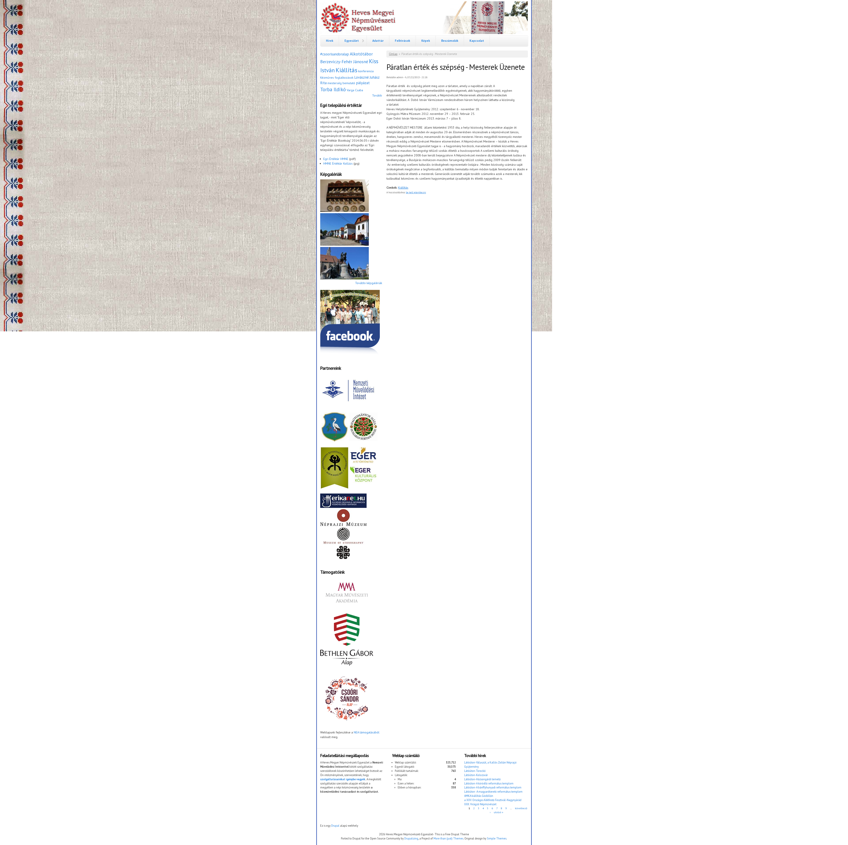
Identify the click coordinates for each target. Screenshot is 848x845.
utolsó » (498, 812)
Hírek (329, 41)
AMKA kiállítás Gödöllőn (478, 796)
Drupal (335, 825)
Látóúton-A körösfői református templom (488, 783)
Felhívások (402, 41)
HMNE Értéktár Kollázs (338, 163)
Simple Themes (496, 838)
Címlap (393, 54)
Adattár (378, 41)
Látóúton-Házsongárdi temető (482, 779)
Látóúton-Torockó (475, 771)
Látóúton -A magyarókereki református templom (493, 791)
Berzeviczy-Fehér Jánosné (344, 61)
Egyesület (351, 41)
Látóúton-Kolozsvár (476, 775)
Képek (425, 41)
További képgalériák (368, 283)
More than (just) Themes (448, 838)
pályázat (363, 82)
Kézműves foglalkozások (336, 78)
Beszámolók (449, 41)
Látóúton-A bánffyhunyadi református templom (492, 787)
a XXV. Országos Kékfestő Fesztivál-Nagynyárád (492, 800)
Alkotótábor (361, 54)
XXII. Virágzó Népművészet (480, 804)
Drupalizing (411, 838)
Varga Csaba (355, 90)
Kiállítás (346, 70)
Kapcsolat (476, 41)
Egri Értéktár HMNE (335, 159)
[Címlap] (424, 18)
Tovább (377, 95)
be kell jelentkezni (416, 192)
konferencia (366, 71)
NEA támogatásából (366, 732)
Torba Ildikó (333, 89)
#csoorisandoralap (334, 54)
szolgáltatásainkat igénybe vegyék (342, 779)
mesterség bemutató (341, 83)
